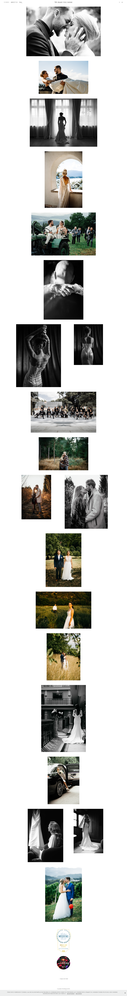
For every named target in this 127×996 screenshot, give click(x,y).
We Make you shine (63, 2)
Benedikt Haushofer (66, 988)
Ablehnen (79, 993)
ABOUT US (14, 2)
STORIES (6, 2)
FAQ (20, 2)
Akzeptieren (71, 993)
